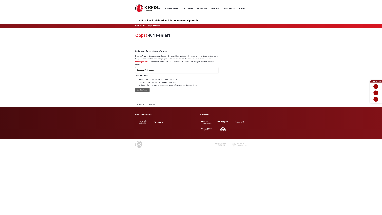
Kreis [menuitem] (159, 8)
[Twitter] (143, 42)
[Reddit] (149, 42)
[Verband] (375, 99)
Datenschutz (151, 104)
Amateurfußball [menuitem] (171, 8)
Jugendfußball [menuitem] (187, 8)
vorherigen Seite (141, 62)
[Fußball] (375, 86)
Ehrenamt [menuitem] (215, 8)
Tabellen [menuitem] (241, 8)
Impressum (140, 104)
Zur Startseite (142, 90)
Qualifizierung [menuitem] (229, 8)
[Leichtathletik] (375, 92)
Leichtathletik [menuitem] (202, 8)
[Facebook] (137, 42)
